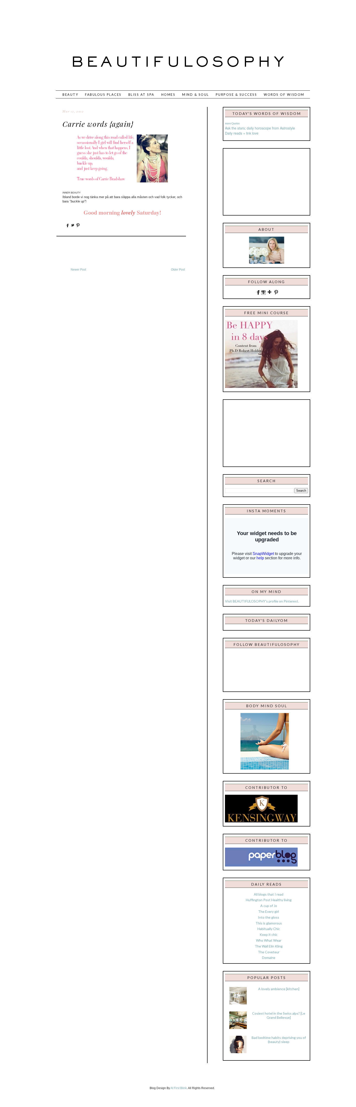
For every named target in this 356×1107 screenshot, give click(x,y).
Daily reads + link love (241, 133)
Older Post (178, 269)
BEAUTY (70, 94)
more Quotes (232, 123)
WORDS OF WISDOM (284, 94)
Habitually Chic (268, 929)
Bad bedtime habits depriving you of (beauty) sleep (279, 1039)
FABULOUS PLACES (103, 94)
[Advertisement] (162, 21)
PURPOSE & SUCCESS (236, 94)
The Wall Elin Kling (269, 946)
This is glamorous (268, 923)
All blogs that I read (268, 894)
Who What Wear (268, 940)
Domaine (268, 957)
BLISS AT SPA (141, 94)
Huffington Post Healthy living (269, 900)
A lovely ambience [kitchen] (278, 989)
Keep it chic (269, 934)
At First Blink (178, 1088)
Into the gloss (268, 917)
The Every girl (268, 911)
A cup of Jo (268, 906)
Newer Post (78, 269)
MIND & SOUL (195, 94)
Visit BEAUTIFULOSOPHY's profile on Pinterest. (262, 601)
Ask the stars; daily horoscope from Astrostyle (260, 128)
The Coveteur (268, 952)
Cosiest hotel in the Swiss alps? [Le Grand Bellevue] (278, 1015)
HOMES (168, 94)
